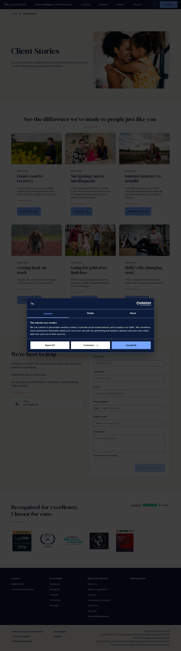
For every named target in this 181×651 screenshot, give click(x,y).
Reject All (50, 345)
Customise (89, 345)
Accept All (131, 345)
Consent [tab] (48, 313)
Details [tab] (90, 313)
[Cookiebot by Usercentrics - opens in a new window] (138, 304)
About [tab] (133, 313)
